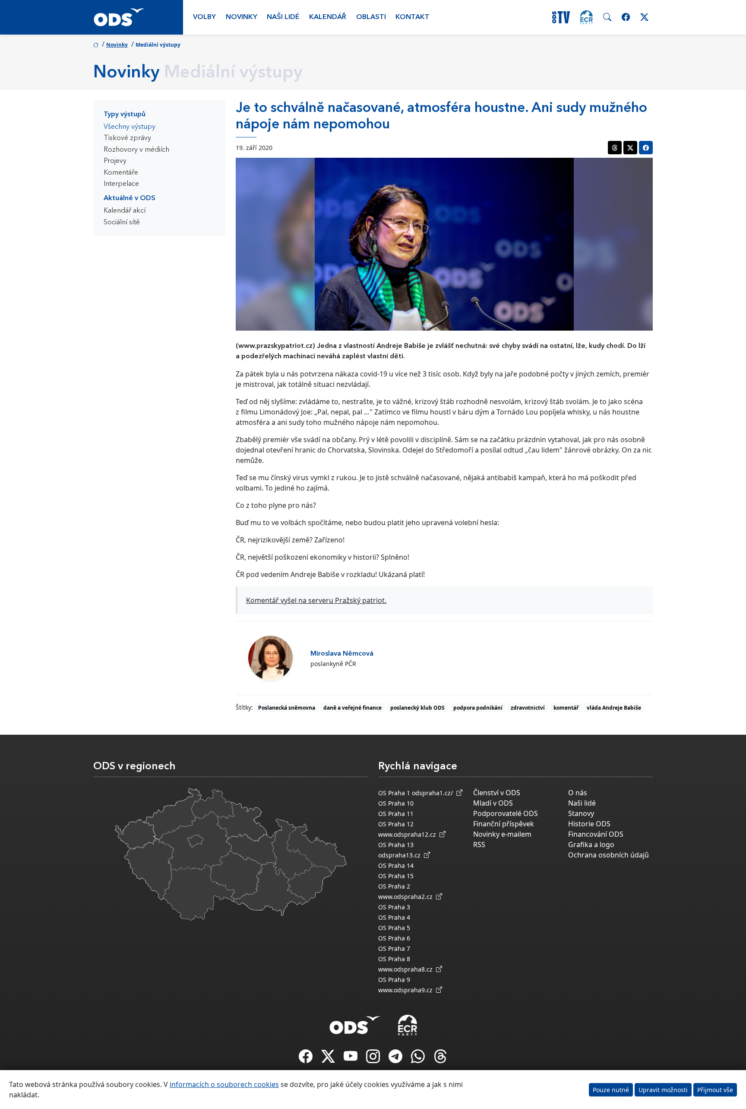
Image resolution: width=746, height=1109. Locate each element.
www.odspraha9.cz (407, 990)
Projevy (115, 161)
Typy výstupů (124, 114)
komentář (565, 707)
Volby (204, 17)
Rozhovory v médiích (136, 150)
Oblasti (371, 17)
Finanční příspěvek (503, 824)
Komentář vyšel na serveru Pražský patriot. (316, 600)
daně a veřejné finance (352, 707)
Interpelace (121, 184)
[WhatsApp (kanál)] (419, 1059)
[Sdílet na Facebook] (646, 147)
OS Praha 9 (394, 979)
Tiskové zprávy (127, 138)
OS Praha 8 (394, 959)
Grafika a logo (591, 844)
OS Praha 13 (396, 845)
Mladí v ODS (493, 803)
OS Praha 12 (396, 824)
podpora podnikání (478, 707)
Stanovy (581, 813)
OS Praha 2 (394, 886)
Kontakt (412, 17)
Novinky (241, 17)
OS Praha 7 (394, 948)
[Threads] (440, 1059)
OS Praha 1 (394, 793)
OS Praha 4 (394, 917)
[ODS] (355, 1022)
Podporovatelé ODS (505, 813)
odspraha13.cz (401, 855)
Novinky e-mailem (502, 834)
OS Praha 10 (396, 803)
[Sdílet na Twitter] (630, 147)
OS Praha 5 (394, 928)
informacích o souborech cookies (224, 1084)
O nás (577, 792)
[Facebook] (306, 1059)
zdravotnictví (528, 707)
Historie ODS (589, 824)
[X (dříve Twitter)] (329, 1059)
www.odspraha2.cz (407, 896)
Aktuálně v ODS (129, 198)
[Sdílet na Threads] (615, 147)
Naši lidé (283, 17)
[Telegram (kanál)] (396, 1059)
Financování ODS (595, 834)
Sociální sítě (122, 222)
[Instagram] (374, 1059)
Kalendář (327, 17)
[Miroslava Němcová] (270, 658)
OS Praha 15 (396, 876)
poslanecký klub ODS (417, 707)
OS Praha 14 (396, 865)
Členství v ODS (496, 792)
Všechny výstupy (129, 127)
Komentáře (121, 172)
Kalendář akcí (124, 210)
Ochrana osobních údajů (608, 855)
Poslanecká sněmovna (286, 707)
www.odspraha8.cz (407, 969)
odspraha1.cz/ (434, 793)
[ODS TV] (351, 1059)
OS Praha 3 (394, 907)
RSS (479, 844)
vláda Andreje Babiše (614, 707)
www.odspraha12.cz (408, 834)
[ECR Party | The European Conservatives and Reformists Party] (586, 17)
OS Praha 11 (396, 813)
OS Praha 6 (394, 938)
